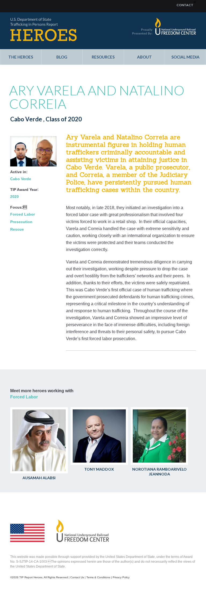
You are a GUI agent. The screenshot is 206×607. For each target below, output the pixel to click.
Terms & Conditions (98, 577)
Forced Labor (22, 214)
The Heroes (20, 57)
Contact (184, 5)
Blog (61, 57)
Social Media (185, 57)
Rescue (17, 229)
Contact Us (77, 577)
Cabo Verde (20, 179)
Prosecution (21, 222)
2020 (14, 196)
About (144, 57)
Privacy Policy (121, 577)
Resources (103, 57)
